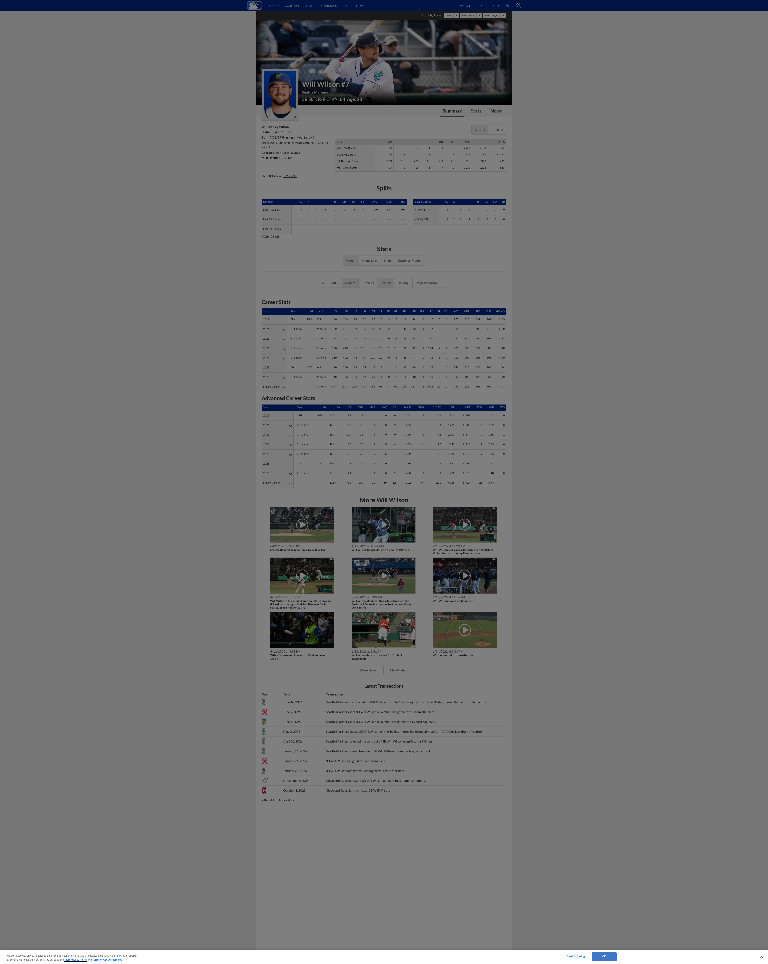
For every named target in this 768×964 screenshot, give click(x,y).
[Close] (761, 956)
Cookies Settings (576, 956)
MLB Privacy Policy (75, 959)
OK (604, 956)
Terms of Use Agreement (106, 959)
